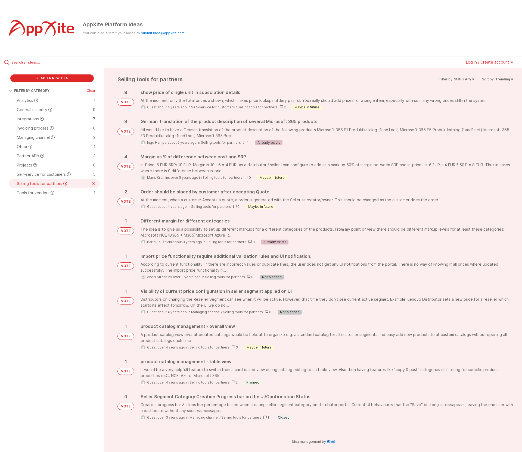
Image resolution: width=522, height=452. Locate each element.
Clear (91, 91)
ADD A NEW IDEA (54, 78)
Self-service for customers (213, 107)
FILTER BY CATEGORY (31, 91)
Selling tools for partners (258, 107)
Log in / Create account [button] (488, 62)
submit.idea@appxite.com (163, 33)
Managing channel (205, 312)
